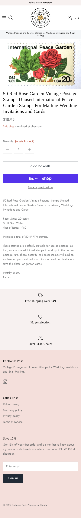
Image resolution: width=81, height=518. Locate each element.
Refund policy (11, 404)
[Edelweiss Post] (40, 17)
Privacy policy (11, 416)
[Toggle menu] (4, 18)
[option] (40, 64)
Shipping (8, 126)
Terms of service (13, 422)
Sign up (13, 478)
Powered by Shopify (37, 505)
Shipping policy (12, 410)
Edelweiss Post (19, 505)
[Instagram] (5, 382)
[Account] (68, 18)
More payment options (40, 187)
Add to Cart (40, 166)
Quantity (8, 141)
